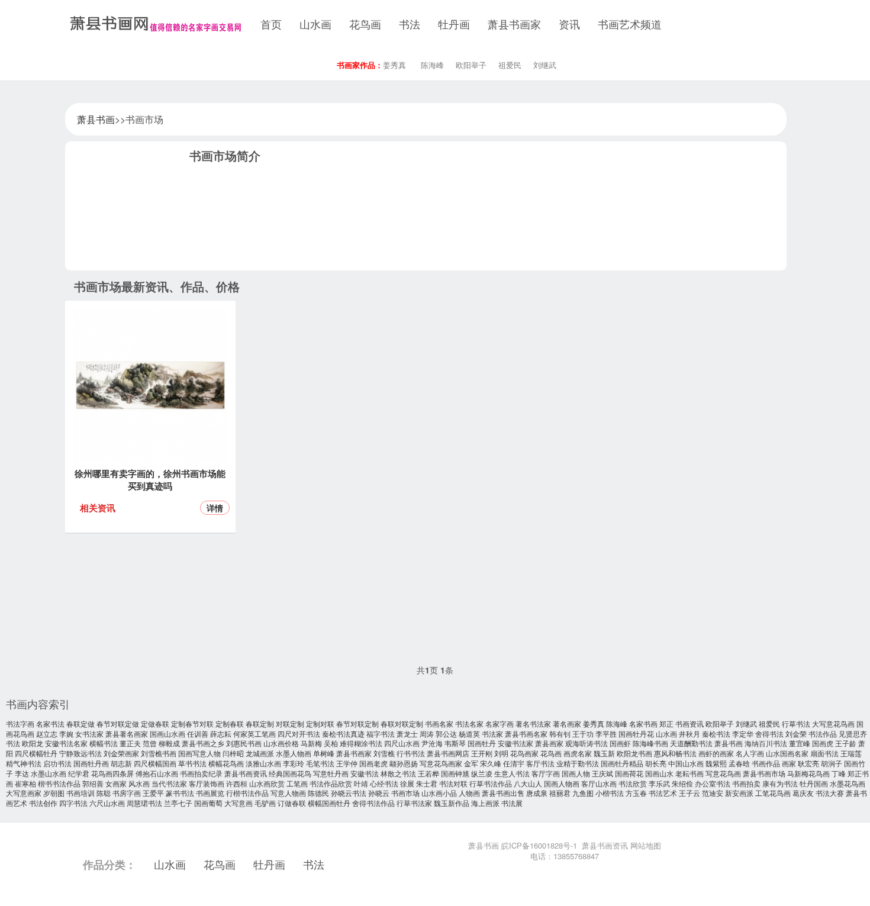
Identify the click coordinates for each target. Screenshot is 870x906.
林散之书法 (398, 773)
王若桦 (428, 773)
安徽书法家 (515, 743)
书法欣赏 (632, 783)
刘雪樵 (384, 753)
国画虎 (822, 743)
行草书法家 (414, 803)
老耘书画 (689, 773)
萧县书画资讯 (245, 773)
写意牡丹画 (331, 773)
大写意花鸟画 (833, 723)
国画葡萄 (208, 803)
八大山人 (528, 783)
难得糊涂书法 (361, 743)
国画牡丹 (482, 743)
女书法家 (89, 733)
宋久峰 (490, 763)
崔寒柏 (25, 783)
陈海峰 (432, 64)
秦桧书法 (716, 733)
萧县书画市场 (764, 773)
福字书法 (380, 733)
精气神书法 (23, 763)
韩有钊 (560, 733)
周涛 (427, 733)
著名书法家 (533, 723)
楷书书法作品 (59, 783)
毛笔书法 (320, 763)
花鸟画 (365, 23)
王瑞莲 (851, 753)
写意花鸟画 (723, 773)
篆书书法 (180, 793)
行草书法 (796, 723)
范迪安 (712, 793)
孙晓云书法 (348, 793)
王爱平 (153, 793)
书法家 (492, 733)
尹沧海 (432, 743)
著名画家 (567, 723)
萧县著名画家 (126, 733)
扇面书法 (824, 753)
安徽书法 (364, 773)
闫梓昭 (233, 753)
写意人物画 (288, 793)
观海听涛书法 (586, 743)
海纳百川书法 (766, 743)
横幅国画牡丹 (329, 803)
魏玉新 (604, 753)
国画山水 (659, 773)
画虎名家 (577, 753)
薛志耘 (220, 733)
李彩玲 (293, 763)
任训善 (197, 733)
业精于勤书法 (577, 763)
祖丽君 (560, 793)
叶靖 (361, 783)
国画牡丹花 (636, 733)
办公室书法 (712, 783)
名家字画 (499, 723)
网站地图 (645, 845)
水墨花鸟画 (847, 783)
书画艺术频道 (630, 23)
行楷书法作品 (247, 793)
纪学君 (78, 773)
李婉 (66, 733)
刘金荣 (796, 733)
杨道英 (469, 733)
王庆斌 (602, 773)
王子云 (689, 793)
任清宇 (513, 763)
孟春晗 (739, 763)
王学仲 (346, 763)
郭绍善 (93, 783)
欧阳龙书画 (634, 753)
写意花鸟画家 (441, 763)
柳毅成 (169, 743)
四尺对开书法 (299, 733)
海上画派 (485, 803)
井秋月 (689, 733)
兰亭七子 (178, 803)
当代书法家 (169, 783)
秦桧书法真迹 (343, 733)
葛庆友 (803, 793)
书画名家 (439, 723)
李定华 (742, 733)
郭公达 (446, 733)
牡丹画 (454, 23)
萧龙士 (407, 733)
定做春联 (155, 723)
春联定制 (260, 723)
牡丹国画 (814, 783)
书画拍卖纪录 (201, 773)
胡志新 (121, 763)
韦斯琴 (455, 743)
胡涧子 (831, 763)
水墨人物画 (293, 753)
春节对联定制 (357, 723)
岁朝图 (54, 793)
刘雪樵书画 (158, 753)
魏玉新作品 (451, 803)
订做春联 (292, 803)
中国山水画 (686, 763)
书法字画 (20, 723)
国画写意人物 (199, 753)
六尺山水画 (107, 803)
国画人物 (576, 773)
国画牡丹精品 (622, 763)
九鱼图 (583, 793)
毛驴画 (265, 803)
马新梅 (311, 743)
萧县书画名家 (526, 733)
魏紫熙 (716, 763)
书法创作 (43, 803)
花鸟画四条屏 (112, 773)
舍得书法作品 (373, 803)
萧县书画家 (514, 23)
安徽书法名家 (66, 743)
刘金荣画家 (121, 753)
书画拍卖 (746, 783)
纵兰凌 (481, 773)
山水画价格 (281, 743)
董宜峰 (799, 743)
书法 (409, 23)
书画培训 (80, 793)
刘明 (501, 753)
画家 (789, 763)
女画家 (116, 783)
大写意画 (238, 803)
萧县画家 (549, 743)
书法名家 (469, 723)
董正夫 (130, 743)
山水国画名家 (787, 753)
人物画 (469, 793)
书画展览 (210, 793)
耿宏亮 (808, 763)
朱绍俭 (682, 783)
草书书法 (192, 763)
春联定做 (80, 723)
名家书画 (643, 723)
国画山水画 (167, 733)
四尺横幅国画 (155, 763)
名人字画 (750, 753)
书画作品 (766, 763)
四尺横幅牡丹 (36, 753)
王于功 (583, 733)
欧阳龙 (32, 743)
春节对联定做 (117, 723)
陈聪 (103, 793)
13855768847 (576, 856)
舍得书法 (769, 733)
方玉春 (636, 793)
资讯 (569, 23)
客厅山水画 (599, 783)
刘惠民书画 (244, 743)
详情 (215, 508)
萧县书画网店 (448, 753)
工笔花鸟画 (773, 793)
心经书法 (384, 783)
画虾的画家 (716, 753)
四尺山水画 (402, 743)
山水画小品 (439, 793)
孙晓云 (378, 793)
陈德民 (318, 793)
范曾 (150, 743)
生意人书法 (512, 773)
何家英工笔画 (254, 733)
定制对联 (320, 723)
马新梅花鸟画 (808, 773)
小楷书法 (609, 793)
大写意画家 (23, 793)
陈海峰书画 (650, 743)
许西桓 (236, 783)
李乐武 (659, 783)
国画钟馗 (455, 773)
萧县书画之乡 (203, 743)
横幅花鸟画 (226, 763)
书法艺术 (663, 793)
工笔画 (297, 783)
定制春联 (229, 723)
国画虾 (620, 743)
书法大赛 (830, 793)
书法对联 (453, 783)
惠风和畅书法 (675, 753)
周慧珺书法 (144, 803)
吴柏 (331, 743)
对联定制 (290, 723)
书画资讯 (689, 723)
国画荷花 (629, 773)
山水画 (315, 23)
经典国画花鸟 (290, 773)
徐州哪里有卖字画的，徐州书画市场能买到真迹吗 (150, 479)
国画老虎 (373, 763)
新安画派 (739, 793)
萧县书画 (96, 119)
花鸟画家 (524, 753)
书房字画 (126, 793)
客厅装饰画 (206, 783)
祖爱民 (509, 64)
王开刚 (481, 753)
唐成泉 (536, 793)
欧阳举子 (471, 64)
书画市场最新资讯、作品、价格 (157, 286)
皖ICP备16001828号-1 (539, 845)
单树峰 (323, 753)
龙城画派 (260, 753)
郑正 (666, 723)
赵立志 (46, 733)
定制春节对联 (192, 723)
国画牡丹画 (91, 763)
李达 (22, 773)
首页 (271, 23)
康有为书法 (780, 783)
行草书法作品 (490, 783)
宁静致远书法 (80, 753)
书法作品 (822, 733)
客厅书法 (540, 763)
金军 (471, 763)
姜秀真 (394, 64)
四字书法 (73, 803)
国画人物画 (561, 783)
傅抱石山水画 (157, 773)
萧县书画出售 (503, 793)
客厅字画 (545, 773)
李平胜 (606, 733)
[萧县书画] (154, 24)
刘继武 (544, 64)
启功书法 (57, 763)
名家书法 (50, 723)
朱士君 (426, 783)
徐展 (407, 783)
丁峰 (839, 773)
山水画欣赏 (267, 783)
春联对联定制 (402, 723)
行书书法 (411, 753)
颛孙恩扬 (403, 763)
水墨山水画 (48, 773)
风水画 (139, 783)
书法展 (512, 803)
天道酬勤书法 (691, 743)
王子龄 (845, 743)
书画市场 (405, 793)
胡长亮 (655, 763)
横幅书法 (103, 743)
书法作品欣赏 (331, 783)
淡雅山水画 (263, 763)
